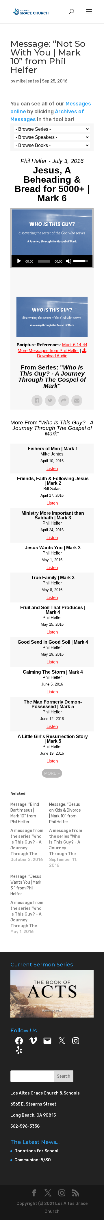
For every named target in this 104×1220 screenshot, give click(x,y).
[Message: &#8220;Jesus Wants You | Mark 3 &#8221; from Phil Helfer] (29, 904)
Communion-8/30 (32, 1160)
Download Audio (52, 355)
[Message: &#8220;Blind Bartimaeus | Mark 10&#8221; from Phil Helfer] (29, 832)
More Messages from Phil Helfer (48, 350)
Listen (52, 468)
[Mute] (69, 261)
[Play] (19, 261)
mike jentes (27, 81)
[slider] (44, 261)
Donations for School (36, 1151)
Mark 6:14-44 (74, 344)
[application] (52, 261)
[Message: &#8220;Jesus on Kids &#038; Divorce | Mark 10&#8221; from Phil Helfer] (68, 835)
